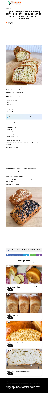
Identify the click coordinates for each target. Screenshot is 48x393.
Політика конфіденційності (18, 388)
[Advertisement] (24, 35)
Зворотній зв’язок (9, 388)
